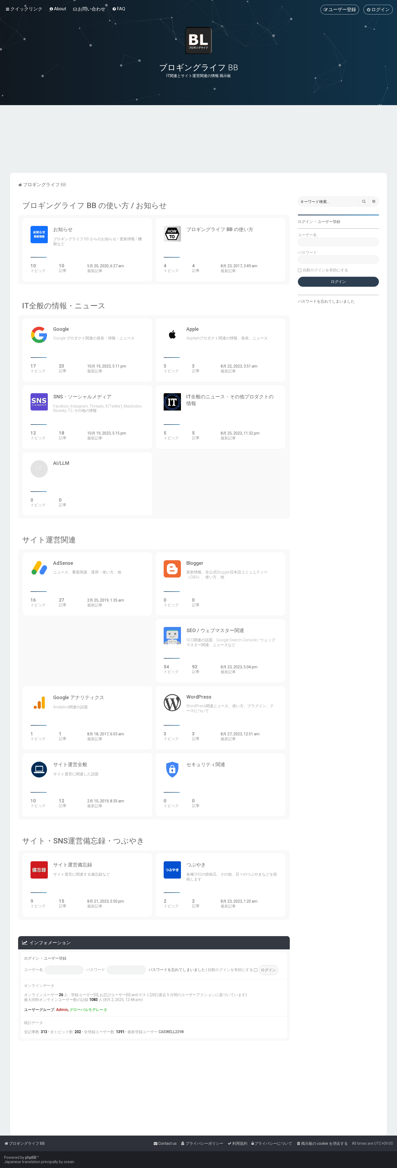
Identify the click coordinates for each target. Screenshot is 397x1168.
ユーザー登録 (55, 958)
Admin (62, 1009)
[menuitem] (58, 9)
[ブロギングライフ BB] (198, 40)
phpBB (30, 1157)
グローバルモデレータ (88, 1009)
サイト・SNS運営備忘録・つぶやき (83, 840)
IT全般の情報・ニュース (64, 305)
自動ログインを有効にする (231, 969)
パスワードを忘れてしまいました (177, 969)
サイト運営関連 (49, 539)
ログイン (31, 958)
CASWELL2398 (171, 1032)
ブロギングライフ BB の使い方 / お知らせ (94, 205)
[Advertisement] (198, 145)
